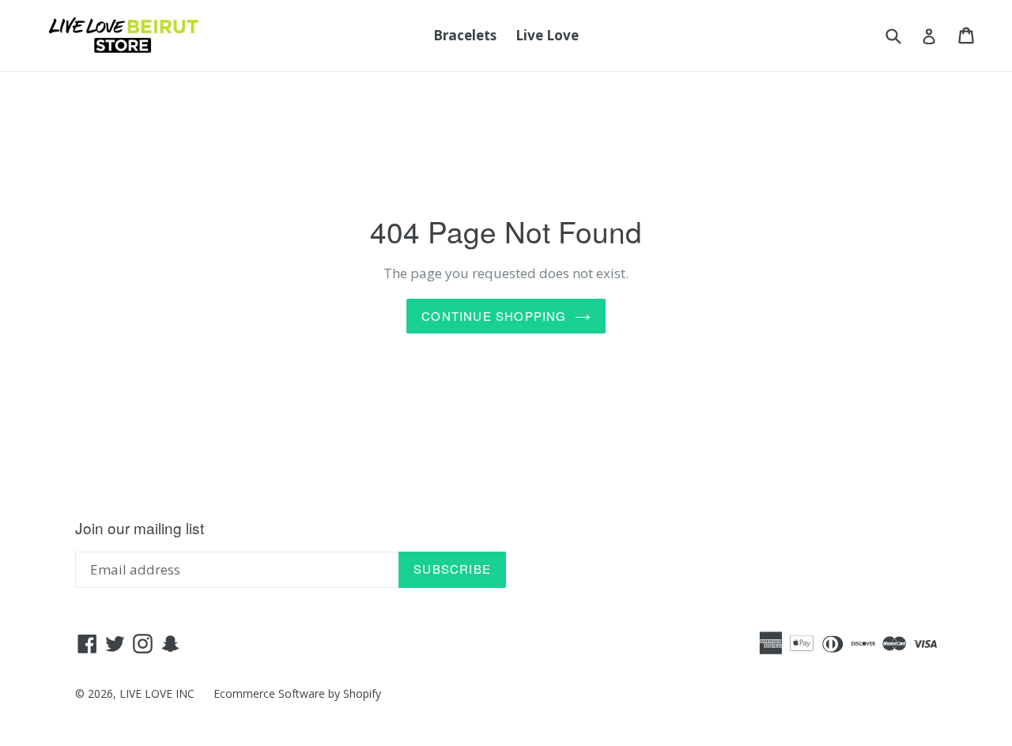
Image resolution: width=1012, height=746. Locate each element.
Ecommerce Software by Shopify (297, 693)
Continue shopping (493, 315)
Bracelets (465, 35)
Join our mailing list (139, 528)
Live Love (547, 35)
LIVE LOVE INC (156, 693)
